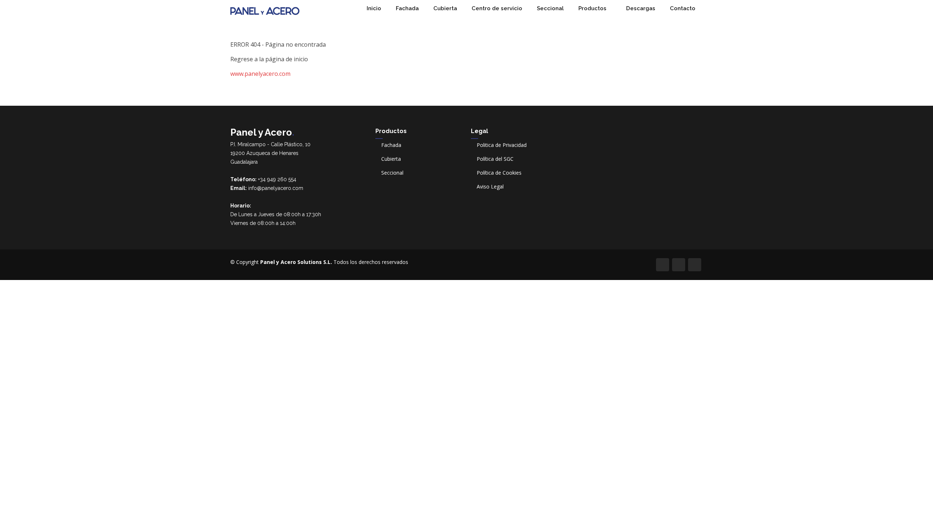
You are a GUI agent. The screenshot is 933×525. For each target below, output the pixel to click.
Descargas (640, 8)
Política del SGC (495, 159)
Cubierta (445, 8)
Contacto (682, 8)
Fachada (407, 8)
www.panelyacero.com (260, 74)
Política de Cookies (499, 172)
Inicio (374, 8)
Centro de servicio (497, 8)
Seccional (550, 8)
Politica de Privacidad (502, 145)
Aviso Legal (490, 186)
